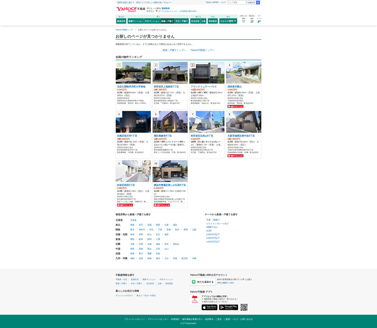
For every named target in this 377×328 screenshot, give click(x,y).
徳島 (132, 253)
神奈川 (142, 229)
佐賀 (141, 258)
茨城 (169, 229)
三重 (158, 239)
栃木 (177, 229)
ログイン (150, 11)
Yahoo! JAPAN (212, 2)
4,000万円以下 (213, 241)
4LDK (208, 230)
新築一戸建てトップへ (174, 50)
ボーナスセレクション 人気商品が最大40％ (177, 11)
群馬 (186, 229)
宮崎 (175, 258)
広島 (158, 248)
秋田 (158, 224)
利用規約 (175, 319)
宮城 (149, 224)
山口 (166, 248)
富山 (149, 234)
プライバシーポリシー (134, 319)
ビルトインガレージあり (217, 223)
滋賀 (158, 243)
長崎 (149, 258)
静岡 (149, 239)
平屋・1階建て (213, 219)
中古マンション (152, 20)
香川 (141, 253)
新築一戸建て (167, 20)
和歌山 (176, 243)
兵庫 (141, 243)
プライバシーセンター (158, 319)
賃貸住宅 (121, 20)
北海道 (133, 219)
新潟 (132, 234)
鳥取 (132, 248)
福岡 (132, 258)
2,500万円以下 (213, 234)
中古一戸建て (182, 20)
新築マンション (136, 20)
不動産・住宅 (121, 279)
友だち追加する (205, 281)
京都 (149, 243)
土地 (203, 20)
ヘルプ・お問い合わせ (242, 319)
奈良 (166, 243)
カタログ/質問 (226, 20)
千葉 (160, 229)
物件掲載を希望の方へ (192, 319)
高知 (158, 253)
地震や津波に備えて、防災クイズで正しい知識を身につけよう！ (145, 2)
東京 (132, 229)
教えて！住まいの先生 (146, 295)
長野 (141, 234)
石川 (158, 234)
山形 (166, 224)
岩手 (141, 224)
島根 (141, 248)
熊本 (158, 258)
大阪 (132, 243)
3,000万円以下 (213, 237)
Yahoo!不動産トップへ (202, 50)
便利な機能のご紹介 (225, 282)
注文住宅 (195, 20)
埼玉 (151, 229)
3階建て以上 (212, 226)
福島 (175, 224)
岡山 (149, 248)
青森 (132, 224)
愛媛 (149, 253)
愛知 (132, 239)
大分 (166, 258)
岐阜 (141, 239)
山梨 (194, 229)
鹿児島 (185, 258)
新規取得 (166, 8)
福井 (166, 234)
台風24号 (251, 2)
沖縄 (194, 258)
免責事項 (209, 319)
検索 (258, 2)
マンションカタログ (124, 295)
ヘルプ (223, 2)
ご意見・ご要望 (222, 319)
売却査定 (213, 20)
